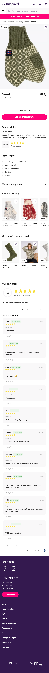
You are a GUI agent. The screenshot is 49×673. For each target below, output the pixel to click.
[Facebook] (4, 568)
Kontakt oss (10, 595)
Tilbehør (11, 22)
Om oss (5, 633)
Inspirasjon (6, 652)
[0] (40, 4)
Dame (4, 22)
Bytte (4, 614)
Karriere (5, 647)
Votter (33, 22)
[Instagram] (13, 568)
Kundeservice (8, 609)
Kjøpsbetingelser (9, 623)
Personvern (7, 628)
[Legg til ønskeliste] (46, 27)
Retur (4, 618)
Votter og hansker (22, 22)
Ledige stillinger (9, 637)
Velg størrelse (25, 110)
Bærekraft (6, 642)
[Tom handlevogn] (46, 4)
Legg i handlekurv (24, 117)
